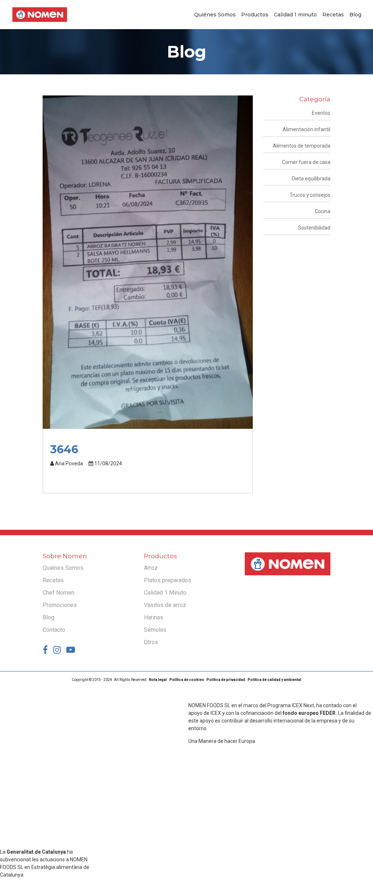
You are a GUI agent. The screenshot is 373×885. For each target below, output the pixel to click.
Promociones (60, 605)
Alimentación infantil (306, 129)
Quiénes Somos (215, 15)
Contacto (54, 629)
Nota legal (158, 680)
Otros (151, 642)
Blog (355, 15)
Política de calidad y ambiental (274, 680)
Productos (254, 15)
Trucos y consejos (310, 195)
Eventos (321, 113)
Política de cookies (186, 680)
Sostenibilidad (314, 228)
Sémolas (155, 629)
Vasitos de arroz (165, 605)
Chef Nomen (58, 592)
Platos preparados (167, 580)
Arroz (151, 567)
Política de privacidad (226, 680)
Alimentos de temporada (301, 146)
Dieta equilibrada (311, 178)
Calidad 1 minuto (295, 15)
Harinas (153, 617)
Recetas (333, 15)
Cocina (322, 211)
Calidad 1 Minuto (165, 592)
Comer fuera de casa (306, 162)
